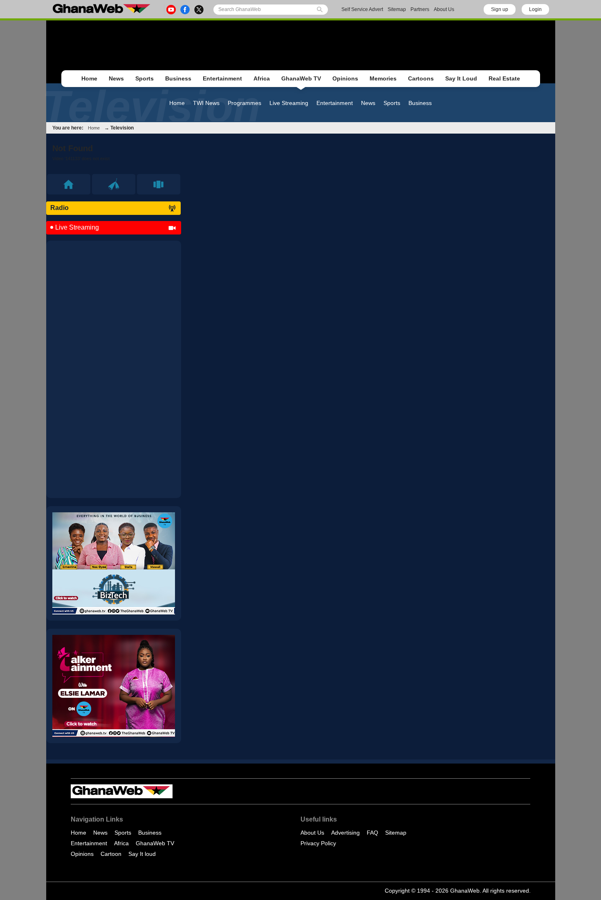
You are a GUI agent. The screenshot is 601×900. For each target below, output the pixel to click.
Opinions (345, 78)
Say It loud (142, 854)
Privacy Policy (318, 843)
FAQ (372, 832)
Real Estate (504, 78)
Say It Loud (461, 78)
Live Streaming (288, 103)
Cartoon (111, 854)
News (116, 78)
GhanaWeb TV (301, 78)
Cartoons (421, 78)
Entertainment (222, 78)
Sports (144, 78)
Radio (59, 207)
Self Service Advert (362, 9)
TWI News (206, 103)
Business (178, 78)
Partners (419, 9)
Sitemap (397, 9)
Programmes (244, 103)
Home (89, 78)
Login (535, 9)
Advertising (345, 832)
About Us (444, 9)
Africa (261, 78)
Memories (383, 78)
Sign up (499, 9)
